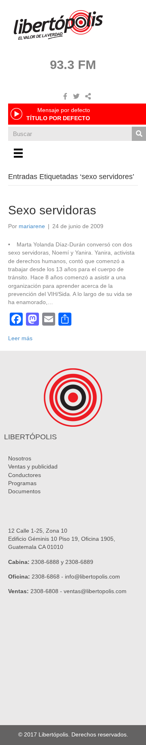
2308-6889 (79, 562)
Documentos (24, 491)
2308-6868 (46, 576)
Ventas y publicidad (33, 466)
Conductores (24, 475)
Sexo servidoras (52, 210)
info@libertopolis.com (92, 576)
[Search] (139, 134)
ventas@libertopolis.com (95, 591)
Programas (22, 483)
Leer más (20, 338)
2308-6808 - (47, 591)
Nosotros (19, 458)
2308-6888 (45, 562)
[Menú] (18, 153)
